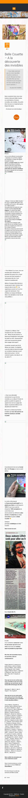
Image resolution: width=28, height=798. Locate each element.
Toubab (8, 777)
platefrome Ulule (9, 505)
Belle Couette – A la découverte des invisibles (14, 59)
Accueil (3, 17)
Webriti (17, 795)
